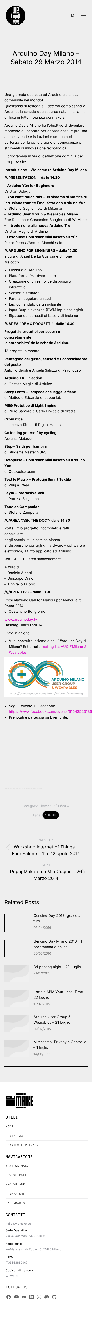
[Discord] (47, 1297)
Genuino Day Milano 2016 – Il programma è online (58, 944)
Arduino (50, 815)
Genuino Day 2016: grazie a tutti (56, 918)
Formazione (15, 1193)
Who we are (15, 1184)
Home (9, 1126)
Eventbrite (36, 788)
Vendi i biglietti (12, 788)
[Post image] (16, 923)
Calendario (15, 1203)
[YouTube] (16, 1297)
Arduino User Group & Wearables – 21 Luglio (52, 1020)
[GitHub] (54, 1297)
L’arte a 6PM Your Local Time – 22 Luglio (59, 995)
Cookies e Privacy (22, 1145)
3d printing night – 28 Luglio (57, 967)
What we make (17, 1165)
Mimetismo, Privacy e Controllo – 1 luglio (59, 1045)
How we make (16, 1175)
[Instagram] (39, 1297)
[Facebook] (9, 1297)
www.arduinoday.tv (20, 619)
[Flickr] (24, 1297)
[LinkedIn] (31, 1297)
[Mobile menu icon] (83, 15)
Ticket (44, 806)
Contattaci (15, 1135)
